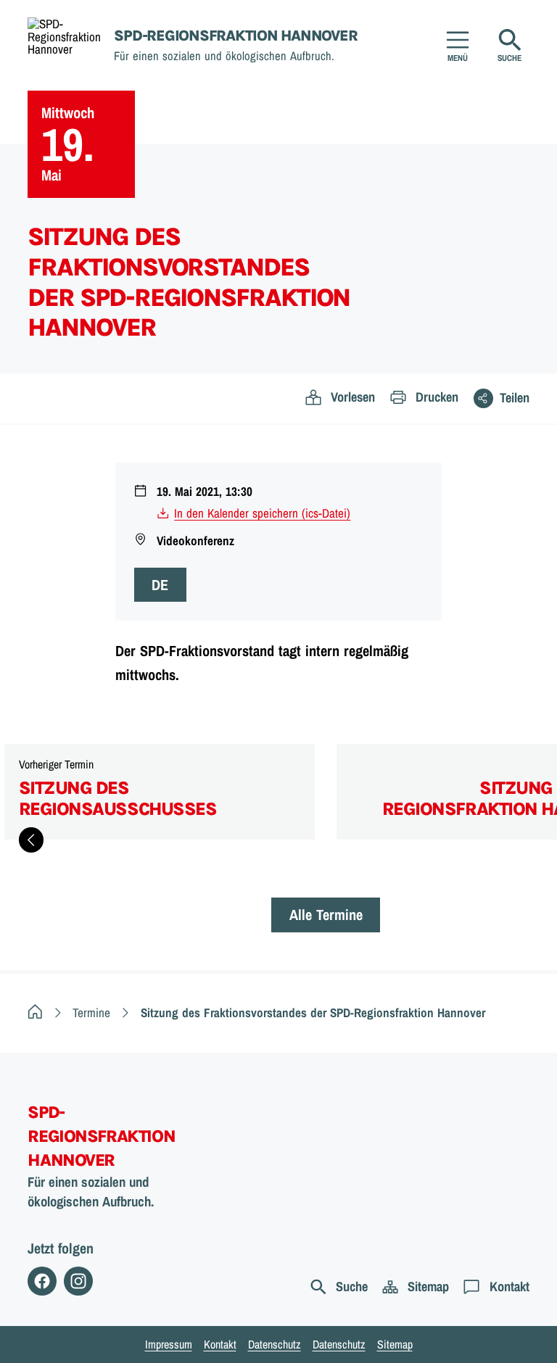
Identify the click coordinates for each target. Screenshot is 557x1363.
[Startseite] (35, 1012)
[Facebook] (42, 1281)
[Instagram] (78, 1281)
